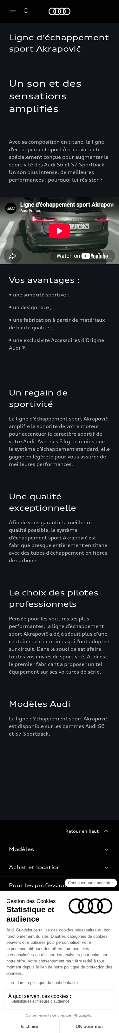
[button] (59, 849)
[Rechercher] (27, 11)
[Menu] (14, 11)
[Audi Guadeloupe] (59, 11)
